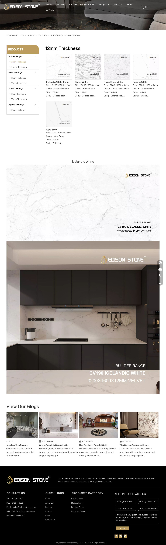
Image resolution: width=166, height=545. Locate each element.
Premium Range (16, 88)
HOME (49, 4)
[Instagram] (120, 536)
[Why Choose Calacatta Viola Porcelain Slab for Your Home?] (136, 438)
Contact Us (50, 519)
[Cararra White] (146, 66)
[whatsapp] (125, 536)
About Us (49, 503)
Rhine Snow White (113, 82)
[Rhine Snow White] (117, 66)
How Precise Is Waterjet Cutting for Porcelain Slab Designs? (91, 445)
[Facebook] (116, 536)
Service (48, 511)
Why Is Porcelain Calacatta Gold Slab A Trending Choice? (51, 445)
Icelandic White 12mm (57, 82)
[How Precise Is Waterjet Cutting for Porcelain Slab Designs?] (96, 438)
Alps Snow (51, 129)
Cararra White (140, 82)
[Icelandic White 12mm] (59, 66)
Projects (48, 507)
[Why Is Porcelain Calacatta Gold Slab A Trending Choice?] (56, 438)
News (129, 4)
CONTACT (51, 9)
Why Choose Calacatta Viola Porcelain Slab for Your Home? (132, 445)
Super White (81, 82)
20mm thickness (18, 83)
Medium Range (15, 72)
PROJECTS (104, 4)
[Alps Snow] (59, 113)
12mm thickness (18, 94)
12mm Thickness (18, 61)
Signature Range (16, 104)
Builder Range (15, 56)
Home (47, 499)
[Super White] (88, 66)
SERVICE (117, 4)
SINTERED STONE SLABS (81, 4)
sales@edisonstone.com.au (24, 507)
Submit (123, 528)
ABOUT (60, 4)
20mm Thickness (19, 67)
